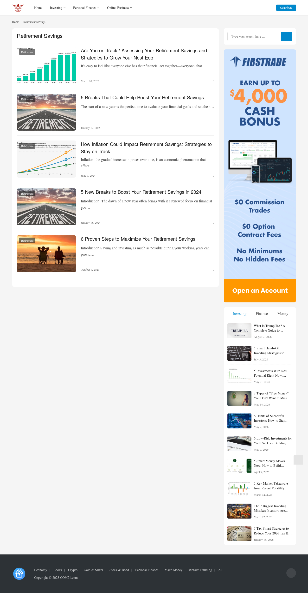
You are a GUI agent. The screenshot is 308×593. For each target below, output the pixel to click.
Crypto (72, 570)
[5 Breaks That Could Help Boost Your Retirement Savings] (46, 112)
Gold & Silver (93, 570)
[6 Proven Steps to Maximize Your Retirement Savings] (46, 253)
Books (57, 570)
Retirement (27, 52)
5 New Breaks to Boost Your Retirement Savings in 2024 (141, 191)
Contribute (286, 7)
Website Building (200, 570)
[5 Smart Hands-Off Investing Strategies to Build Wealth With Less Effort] (239, 353)
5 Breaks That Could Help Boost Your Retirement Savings (142, 97)
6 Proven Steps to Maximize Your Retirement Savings (138, 238)
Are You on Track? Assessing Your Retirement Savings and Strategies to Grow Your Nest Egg (144, 53)
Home (38, 7)
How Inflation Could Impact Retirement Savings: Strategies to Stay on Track (146, 147)
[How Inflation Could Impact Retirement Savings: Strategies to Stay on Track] (46, 159)
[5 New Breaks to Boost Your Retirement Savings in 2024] (46, 206)
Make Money (173, 570)
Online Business (118, 7)
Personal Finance (84, 7)
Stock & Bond (119, 570)
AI (220, 570)
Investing (56, 7)
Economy (40, 570)
